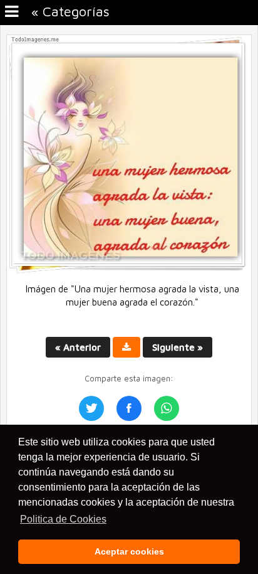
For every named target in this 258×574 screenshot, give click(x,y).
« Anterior (78, 347)
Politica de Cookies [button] (63, 519)
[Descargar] (126, 347)
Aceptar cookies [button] (129, 551)
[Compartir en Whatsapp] (166, 408)
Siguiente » (177, 347)
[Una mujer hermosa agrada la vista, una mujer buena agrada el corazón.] (129, 270)
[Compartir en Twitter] (91, 408)
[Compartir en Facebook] (129, 408)
